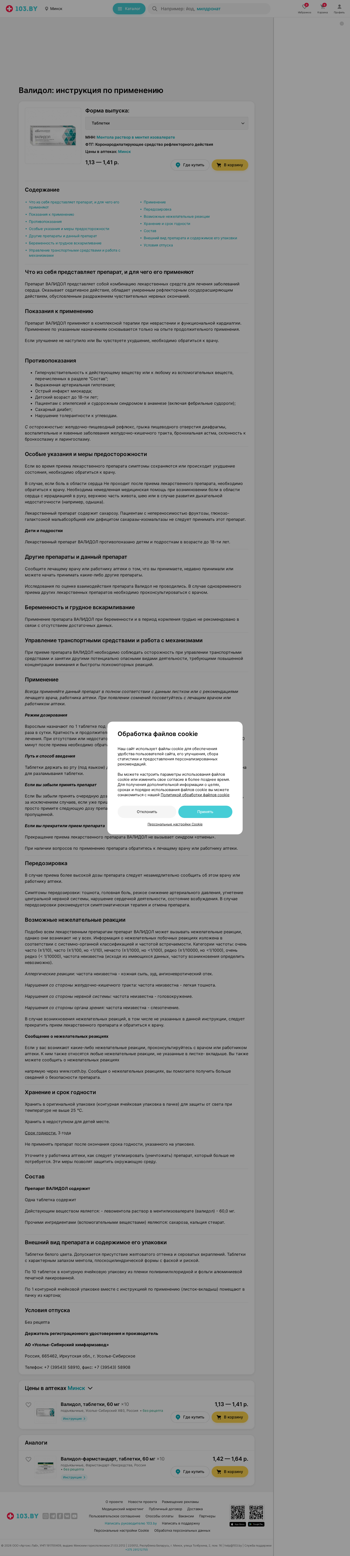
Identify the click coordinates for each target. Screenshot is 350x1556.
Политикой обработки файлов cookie (195, 794)
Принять (205, 811)
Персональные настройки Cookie (175, 824)
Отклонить (147, 811)
